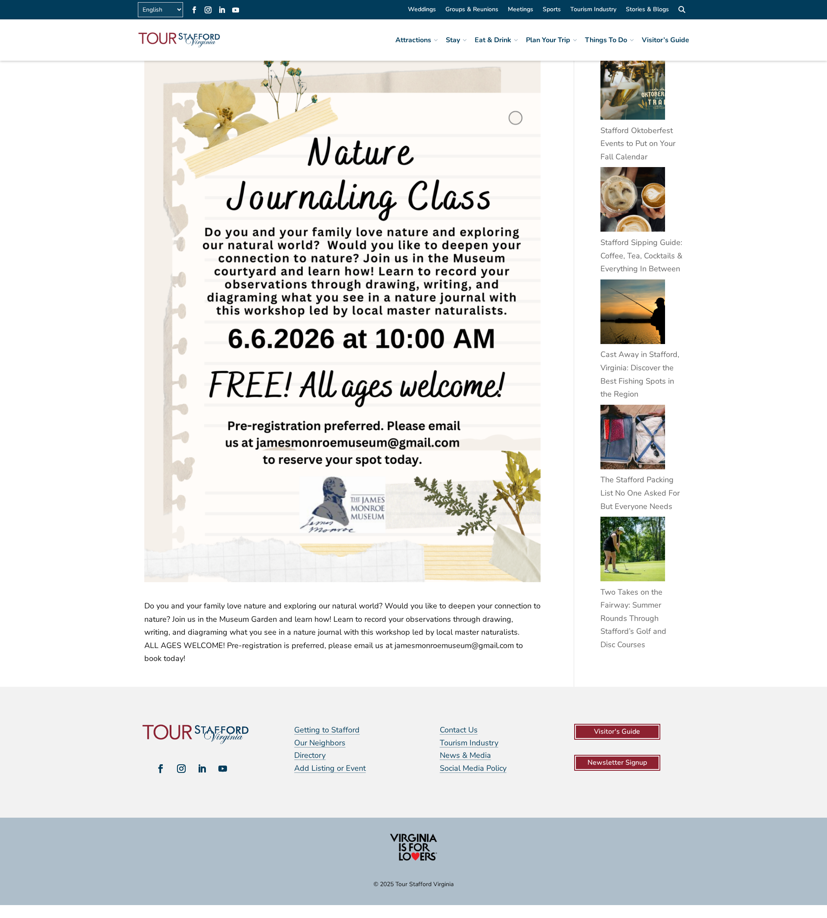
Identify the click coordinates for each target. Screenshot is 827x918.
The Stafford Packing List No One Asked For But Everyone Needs (640, 493)
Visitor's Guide (617, 731)
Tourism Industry (593, 9)
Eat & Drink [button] (493, 40)
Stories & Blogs (647, 9)
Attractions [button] (413, 40)
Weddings (422, 9)
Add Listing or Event (330, 768)
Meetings (520, 9)
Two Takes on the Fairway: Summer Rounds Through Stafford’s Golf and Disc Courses (633, 618)
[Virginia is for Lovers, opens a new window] (413, 860)
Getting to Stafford (327, 730)
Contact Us (459, 730)
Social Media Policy (473, 768)
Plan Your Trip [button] (548, 40)
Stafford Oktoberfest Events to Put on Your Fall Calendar (637, 143)
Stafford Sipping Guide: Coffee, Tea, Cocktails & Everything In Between (641, 255)
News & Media (465, 755)
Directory (310, 755)
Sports (552, 9)
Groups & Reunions (471, 9)
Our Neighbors (319, 743)
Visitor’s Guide (665, 40)
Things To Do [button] (606, 40)
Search (681, 10)
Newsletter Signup (617, 762)
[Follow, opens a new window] (194, 10)
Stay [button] (453, 40)
